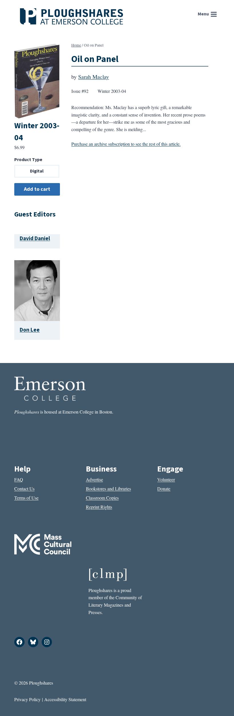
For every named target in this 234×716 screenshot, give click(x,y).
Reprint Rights (99, 507)
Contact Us (24, 489)
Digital (37, 171)
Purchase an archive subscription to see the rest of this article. (126, 144)
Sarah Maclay (93, 76)
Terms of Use (26, 498)
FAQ (18, 479)
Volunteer (166, 479)
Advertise (94, 479)
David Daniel (35, 238)
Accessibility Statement (65, 699)
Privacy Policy (27, 699)
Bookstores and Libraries (108, 489)
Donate (163, 489)
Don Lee (30, 330)
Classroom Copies (102, 498)
